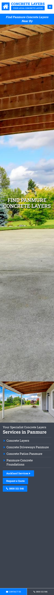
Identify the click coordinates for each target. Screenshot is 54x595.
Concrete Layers (18, 440)
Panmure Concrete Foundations (20, 462)
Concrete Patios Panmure (24, 454)
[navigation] (49, 7)
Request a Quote (15, 480)
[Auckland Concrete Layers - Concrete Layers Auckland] (23, 9)
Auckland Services (17, 473)
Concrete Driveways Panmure (28, 447)
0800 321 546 (16, 488)
